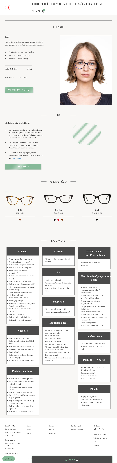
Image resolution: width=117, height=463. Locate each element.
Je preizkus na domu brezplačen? (21, 378)
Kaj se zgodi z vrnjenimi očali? (20, 317)
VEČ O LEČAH (23, 166)
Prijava (36, 11)
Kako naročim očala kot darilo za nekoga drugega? (21, 356)
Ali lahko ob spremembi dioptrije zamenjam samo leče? (56, 331)
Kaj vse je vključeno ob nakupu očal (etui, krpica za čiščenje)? (22, 304)
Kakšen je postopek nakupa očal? (21, 267)
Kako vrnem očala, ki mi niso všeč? (93, 367)
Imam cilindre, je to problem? (55, 344)
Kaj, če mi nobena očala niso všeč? (21, 392)
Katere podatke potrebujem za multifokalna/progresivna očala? (92, 312)
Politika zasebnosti (77, 430)
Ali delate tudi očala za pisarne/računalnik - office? (90, 288)
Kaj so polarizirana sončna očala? (93, 343)
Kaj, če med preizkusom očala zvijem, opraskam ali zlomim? (22, 401)
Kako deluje (69, 4)
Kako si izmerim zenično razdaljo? (57, 312)
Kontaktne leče (40, 4)
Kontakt (98, 4)
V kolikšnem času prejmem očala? (21, 264)
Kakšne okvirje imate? (53, 280)
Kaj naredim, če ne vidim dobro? (21, 411)
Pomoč (29, 433)
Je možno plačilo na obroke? (91, 298)
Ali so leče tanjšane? (52, 335)
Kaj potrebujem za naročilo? (19, 338)
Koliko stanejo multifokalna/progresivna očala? (20, 290)
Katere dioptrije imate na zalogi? (20, 320)
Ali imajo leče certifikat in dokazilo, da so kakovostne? (57, 353)
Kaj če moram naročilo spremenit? (21, 346)
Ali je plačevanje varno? (89, 396)
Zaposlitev (52, 433)
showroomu (17, 158)
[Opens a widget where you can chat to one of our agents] (8, 459)
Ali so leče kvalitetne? (53, 338)
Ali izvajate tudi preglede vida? (56, 309)
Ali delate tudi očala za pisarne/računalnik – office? (19, 296)
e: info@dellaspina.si (11, 453)
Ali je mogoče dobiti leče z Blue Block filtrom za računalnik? (56, 348)
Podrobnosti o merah (19, 90)
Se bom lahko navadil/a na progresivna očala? (90, 302)
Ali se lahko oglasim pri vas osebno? (22, 287)
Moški (29, 430)
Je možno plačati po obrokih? (19, 262)
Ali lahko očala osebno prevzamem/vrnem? (89, 377)
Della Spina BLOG (99, 434)
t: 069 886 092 (9, 449)
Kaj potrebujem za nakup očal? (20, 281)
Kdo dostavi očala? (87, 373)
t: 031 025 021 (9, 435)
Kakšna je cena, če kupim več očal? (22, 284)
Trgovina (56, 4)
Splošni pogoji (76, 426)
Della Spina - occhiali (100, 438)
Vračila (51, 430)
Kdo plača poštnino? (16, 314)
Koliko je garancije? (16, 300)
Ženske (29, 426)
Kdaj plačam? (14, 352)
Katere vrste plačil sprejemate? (92, 399)
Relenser (96, 442)
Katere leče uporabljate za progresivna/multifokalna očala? (92, 323)
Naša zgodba (85, 4)
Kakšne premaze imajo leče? (55, 341)
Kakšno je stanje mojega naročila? (21, 349)
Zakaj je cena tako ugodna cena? (21, 259)
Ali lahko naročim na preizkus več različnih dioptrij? (21, 382)
